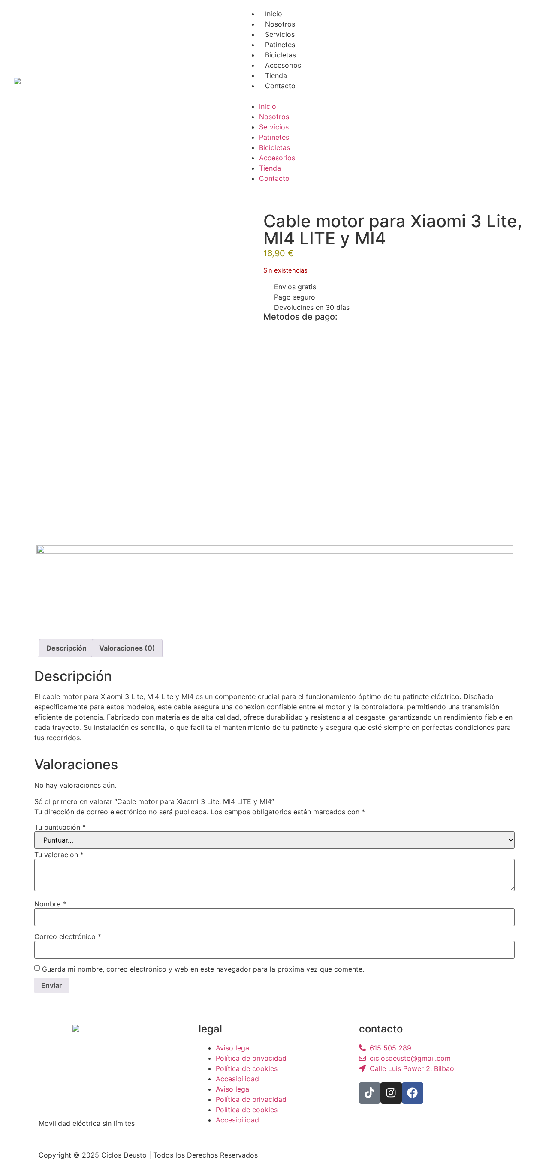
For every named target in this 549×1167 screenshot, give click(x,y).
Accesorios (283, 65)
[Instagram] (391, 1093)
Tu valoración (59, 854)
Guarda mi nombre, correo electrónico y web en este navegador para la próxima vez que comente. (203, 969)
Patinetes (280, 44)
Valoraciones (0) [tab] (127, 648)
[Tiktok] (369, 1093)
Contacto (280, 85)
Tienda (276, 75)
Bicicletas (280, 55)
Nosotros (280, 24)
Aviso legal (233, 1048)
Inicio (273, 13)
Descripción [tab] (66, 648)
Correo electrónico (67, 936)
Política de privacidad (251, 1058)
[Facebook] (412, 1093)
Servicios (280, 34)
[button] (274, 96)
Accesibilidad (237, 1078)
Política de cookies (247, 1068)
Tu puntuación (60, 827)
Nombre (50, 903)
